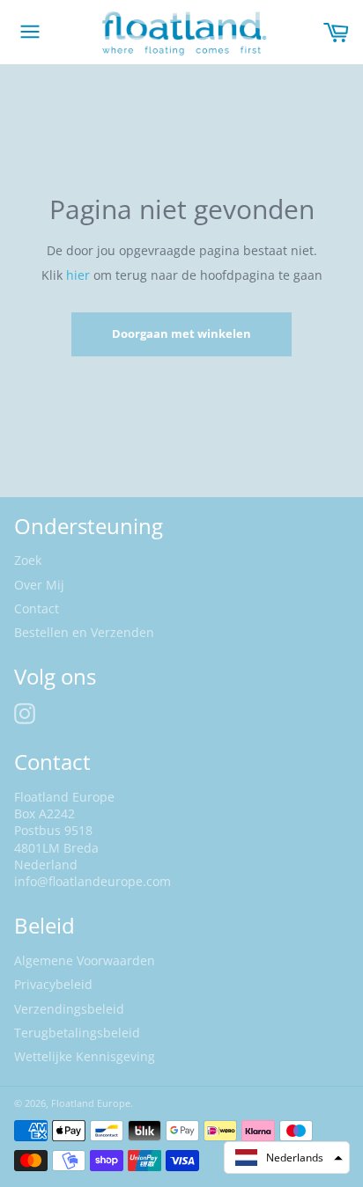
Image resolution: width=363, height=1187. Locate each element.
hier (79, 275)
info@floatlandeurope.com (92, 881)
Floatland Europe (90, 1103)
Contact (36, 608)
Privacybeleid (53, 984)
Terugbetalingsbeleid (77, 1032)
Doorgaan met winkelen (181, 333)
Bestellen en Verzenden (84, 632)
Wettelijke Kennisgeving (84, 1056)
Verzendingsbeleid (69, 1008)
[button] (287, 1157)
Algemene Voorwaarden (84, 960)
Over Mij (39, 584)
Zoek (27, 560)
